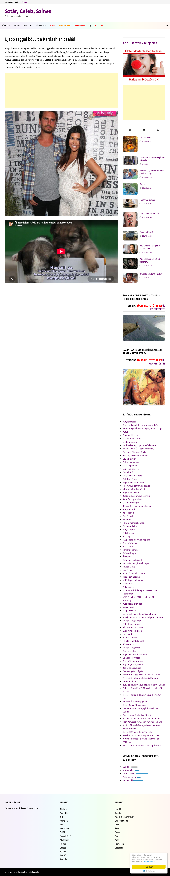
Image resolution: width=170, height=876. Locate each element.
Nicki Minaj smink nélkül (134, 489)
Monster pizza (129, 681)
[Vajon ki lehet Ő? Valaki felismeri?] (130, 259)
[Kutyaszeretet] (130, 137)
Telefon (63, 851)
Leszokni (119, 847)
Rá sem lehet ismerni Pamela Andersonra (142, 718)
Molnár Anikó (129, 773)
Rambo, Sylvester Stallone (135, 455)
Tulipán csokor (130, 610)
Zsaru (117, 828)
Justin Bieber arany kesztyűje (136, 495)
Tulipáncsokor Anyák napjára (136, 539)
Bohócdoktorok (121, 820)
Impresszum (10, 872)
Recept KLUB (65, 836)
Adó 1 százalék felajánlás (140, 43)
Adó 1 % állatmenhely (124, 817)
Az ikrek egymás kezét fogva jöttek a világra (152, 172)
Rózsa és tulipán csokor (134, 573)
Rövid (17, 25)
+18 (61, 817)
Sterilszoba (65, 25)
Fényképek (41, 25)
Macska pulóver (130, 465)
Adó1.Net (64, 813)
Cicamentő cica (130, 526)
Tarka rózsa (128, 583)
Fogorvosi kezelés (147, 200)
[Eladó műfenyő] (130, 232)
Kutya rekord (129, 509)
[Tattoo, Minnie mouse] (130, 213)
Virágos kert (128, 607)
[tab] (130, 130)
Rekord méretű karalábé (134, 522)
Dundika (127, 766)
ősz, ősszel (128, 516)
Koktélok (64, 820)
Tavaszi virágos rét (131, 647)
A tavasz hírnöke (130, 637)
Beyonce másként (131, 492)
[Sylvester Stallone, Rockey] (130, 274)
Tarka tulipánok (130, 549)
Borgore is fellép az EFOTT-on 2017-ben (141, 674)
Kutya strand (129, 529)
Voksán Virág (129, 770)
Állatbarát (64, 840)
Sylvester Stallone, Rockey (151, 274)
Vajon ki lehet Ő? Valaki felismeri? (138, 448)
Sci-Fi (52, 25)
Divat (117, 824)
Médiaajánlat (34, 872)
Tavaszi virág (129, 566)
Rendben (149, 866)
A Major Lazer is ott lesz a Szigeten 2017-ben (143, 617)
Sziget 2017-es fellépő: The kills (137, 731)
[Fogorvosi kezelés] (130, 200)
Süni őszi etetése (131, 468)
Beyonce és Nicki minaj (133, 482)
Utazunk (99, 25)
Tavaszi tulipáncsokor (133, 661)
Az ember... (128, 519)
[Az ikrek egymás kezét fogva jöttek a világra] (130, 171)
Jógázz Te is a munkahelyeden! (137, 506)
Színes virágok (129, 553)
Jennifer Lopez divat (132, 499)
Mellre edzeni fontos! (132, 475)
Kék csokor (128, 546)
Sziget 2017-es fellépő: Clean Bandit (139, 613)
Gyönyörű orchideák (132, 630)
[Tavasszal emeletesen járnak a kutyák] (130, 157)
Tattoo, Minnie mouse (149, 213)
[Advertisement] (61, 90)
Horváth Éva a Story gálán (135, 701)
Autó (117, 840)
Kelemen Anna (130, 776)
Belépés (25, 2)
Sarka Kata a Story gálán (134, 704)
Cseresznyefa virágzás (133, 671)
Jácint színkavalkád (132, 667)
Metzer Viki (128, 780)
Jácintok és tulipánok (133, 627)
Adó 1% (63, 855)
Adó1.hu (63, 859)
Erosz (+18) (80, 25)
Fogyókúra (119, 844)
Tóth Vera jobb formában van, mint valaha (142, 721)
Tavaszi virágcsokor (132, 620)
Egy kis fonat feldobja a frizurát (137, 715)
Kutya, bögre (129, 586)
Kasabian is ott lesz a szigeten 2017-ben (141, 735)
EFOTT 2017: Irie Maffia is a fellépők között (142, 745)
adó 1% (118, 809)
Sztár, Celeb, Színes (28, 11)
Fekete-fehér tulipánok (133, 640)
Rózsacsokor (129, 644)
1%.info (63, 809)
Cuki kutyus (128, 532)
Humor (63, 844)
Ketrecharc (64, 828)
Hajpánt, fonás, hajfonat (134, 664)
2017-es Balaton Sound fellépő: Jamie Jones (144, 684)
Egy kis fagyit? (129, 458)
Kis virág (126, 536)
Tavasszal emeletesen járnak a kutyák (140, 425)
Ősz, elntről (128, 472)
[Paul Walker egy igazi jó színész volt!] (130, 246)
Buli (61, 824)
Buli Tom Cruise (130, 479)
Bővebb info (149, 861)
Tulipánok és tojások (132, 559)
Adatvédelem (21, 872)
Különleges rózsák (131, 624)
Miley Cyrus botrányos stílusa (136, 485)
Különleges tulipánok (133, 580)
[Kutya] (130, 184)
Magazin (28, 25)
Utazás (63, 847)
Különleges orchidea (132, 603)
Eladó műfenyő (146, 232)
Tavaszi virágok (130, 543)
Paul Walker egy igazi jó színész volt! (150, 247)
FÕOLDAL (6, 25)
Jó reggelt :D (129, 512)
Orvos (117, 836)
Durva (117, 832)
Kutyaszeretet (145, 137)
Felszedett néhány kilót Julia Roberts (140, 678)
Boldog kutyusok (131, 462)
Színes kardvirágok (131, 657)
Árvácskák (127, 556)
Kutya (142, 184)
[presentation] (130, 130)
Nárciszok (127, 570)
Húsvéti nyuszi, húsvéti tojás (136, 563)
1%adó (118, 813)
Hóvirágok (127, 634)
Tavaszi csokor (129, 651)
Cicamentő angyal (131, 502)
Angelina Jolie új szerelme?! (136, 654)
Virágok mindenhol (132, 576)
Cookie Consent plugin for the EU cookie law (149, 871)
